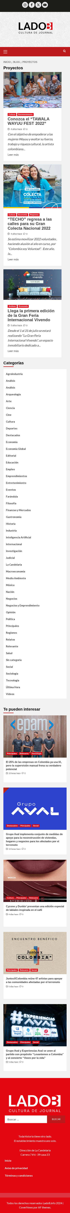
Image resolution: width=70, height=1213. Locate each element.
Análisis (12, 306)
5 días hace (13, 987)
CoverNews (26, 1207)
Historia (10, 523)
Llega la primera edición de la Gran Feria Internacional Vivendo (31, 315)
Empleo (10, 469)
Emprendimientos (16, 476)
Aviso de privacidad (16, 1168)
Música (10, 584)
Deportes (11, 428)
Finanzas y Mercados (18, 510)
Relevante (12, 646)
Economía (22, 215)
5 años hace (16, 325)
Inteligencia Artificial (18, 537)
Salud (9, 653)
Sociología (12, 673)
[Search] (64, 51)
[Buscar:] (26, 1119)
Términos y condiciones (19, 1175)
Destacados (13, 435)
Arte (9, 401)
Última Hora (13, 687)
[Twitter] (38, 5)
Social (9, 666)
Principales (12, 625)
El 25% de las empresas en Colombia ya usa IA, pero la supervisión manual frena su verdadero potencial (34, 765)
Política (10, 619)
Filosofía (11, 503)
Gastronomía (13, 516)
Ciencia (10, 407)
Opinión (10, 612)
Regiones (34, 215)
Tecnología (12, 680)
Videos (10, 693)
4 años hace (16, 129)
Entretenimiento (25, 114)
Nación (10, 591)
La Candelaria (14, 564)
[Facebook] (32, 5)
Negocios (11, 598)
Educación (12, 462)
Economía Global (16, 448)
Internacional (14, 544)
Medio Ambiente (16, 578)
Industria (11, 530)
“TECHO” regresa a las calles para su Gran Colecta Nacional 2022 (30, 224)
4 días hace (13, 914)
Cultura (12, 114)
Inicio (8, 1160)
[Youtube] (45, 5)
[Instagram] (25, 5)
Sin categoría (14, 659)
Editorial (11, 455)
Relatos (10, 639)
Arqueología (13, 394)
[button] (6, 51)
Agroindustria (14, 373)
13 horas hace (15, 773)
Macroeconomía (15, 571)
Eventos (11, 489)
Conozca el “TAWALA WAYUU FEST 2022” (28, 121)
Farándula (12, 496)
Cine (8, 414)
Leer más (13, 154)
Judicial (10, 557)
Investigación (14, 550)
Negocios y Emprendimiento (22, 605)
